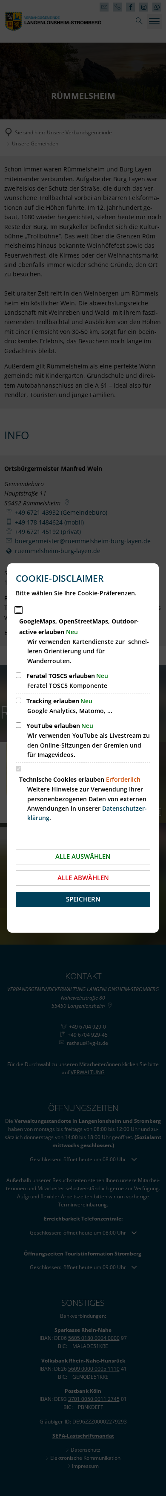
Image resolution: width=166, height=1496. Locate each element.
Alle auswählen (83, 856)
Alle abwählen (83, 877)
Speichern (83, 899)
